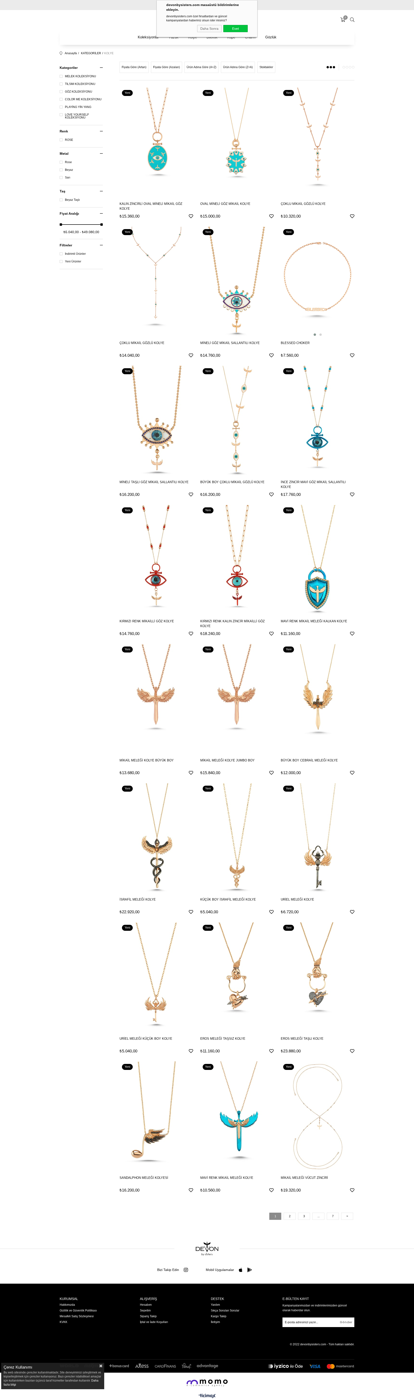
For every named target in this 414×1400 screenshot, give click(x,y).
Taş (62, 191)
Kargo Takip (218, 1316)
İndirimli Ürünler (75, 253)
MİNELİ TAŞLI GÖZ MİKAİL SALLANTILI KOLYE (154, 482)
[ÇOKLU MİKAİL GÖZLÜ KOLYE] (317, 143)
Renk (64, 131)
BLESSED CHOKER (295, 343)
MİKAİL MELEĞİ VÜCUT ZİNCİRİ (304, 1178)
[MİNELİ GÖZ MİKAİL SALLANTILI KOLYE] (237, 282)
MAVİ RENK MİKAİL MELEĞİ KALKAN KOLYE (314, 621)
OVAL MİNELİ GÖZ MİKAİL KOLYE (225, 204)
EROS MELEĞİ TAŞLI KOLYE (302, 1038)
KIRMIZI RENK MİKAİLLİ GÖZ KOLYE (147, 621)
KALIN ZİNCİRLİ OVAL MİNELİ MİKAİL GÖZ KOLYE (151, 206)
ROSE (69, 139)
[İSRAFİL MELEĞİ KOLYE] (156, 838)
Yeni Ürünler (73, 261)
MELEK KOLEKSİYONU (80, 76)
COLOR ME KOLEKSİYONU (83, 99)
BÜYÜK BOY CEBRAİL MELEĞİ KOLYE (309, 760)
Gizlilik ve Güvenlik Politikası (78, 1310)
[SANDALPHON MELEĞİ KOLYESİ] (156, 1117)
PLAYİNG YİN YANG (78, 107)
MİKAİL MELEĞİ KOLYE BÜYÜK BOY (147, 760)
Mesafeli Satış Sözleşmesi (77, 1316)
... (318, 1216)
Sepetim (145, 1310)
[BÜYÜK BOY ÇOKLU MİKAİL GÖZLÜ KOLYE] (237, 421)
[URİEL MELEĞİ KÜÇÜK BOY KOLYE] (156, 977)
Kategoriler (69, 68)
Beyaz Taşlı (72, 199)
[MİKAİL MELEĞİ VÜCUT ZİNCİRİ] (317, 1117)
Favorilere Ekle (191, 216)
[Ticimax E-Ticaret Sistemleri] (207, 1396)
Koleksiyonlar (148, 37)
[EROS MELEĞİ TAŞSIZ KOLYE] (237, 977)
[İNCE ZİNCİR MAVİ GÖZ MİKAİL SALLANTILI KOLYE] (317, 421)
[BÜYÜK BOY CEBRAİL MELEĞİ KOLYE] (317, 699)
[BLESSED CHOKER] (317, 282)
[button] (315, 334)
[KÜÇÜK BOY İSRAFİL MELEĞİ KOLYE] (237, 838)
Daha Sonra (209, 28)
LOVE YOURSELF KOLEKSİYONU (77, 116)
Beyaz (69, 169)
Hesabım (146, 1304)
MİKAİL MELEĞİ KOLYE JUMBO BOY (227, 760)
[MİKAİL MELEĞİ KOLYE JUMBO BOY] (237, 699)
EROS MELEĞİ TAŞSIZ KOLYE (222, 1038)
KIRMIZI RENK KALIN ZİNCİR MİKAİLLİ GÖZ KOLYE (232, 623)
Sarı (67, 177)
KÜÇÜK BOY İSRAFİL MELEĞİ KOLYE (228, 899)
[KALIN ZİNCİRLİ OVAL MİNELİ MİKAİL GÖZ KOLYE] (156, 143)
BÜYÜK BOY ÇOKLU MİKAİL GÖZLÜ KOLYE (232, 482)
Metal (64, 153)
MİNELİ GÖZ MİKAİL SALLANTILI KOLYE (230, 343)
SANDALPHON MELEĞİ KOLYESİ (144, 1178)
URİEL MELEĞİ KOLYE (297, 899)
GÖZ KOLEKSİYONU (78, 91)
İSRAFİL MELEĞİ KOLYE (138, 899)
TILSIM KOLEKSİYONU (80, 84)
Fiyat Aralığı (69, 213)
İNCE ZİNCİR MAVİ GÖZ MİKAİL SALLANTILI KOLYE (313, 484)
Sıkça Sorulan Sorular (225, 1310)
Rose (68, 162)
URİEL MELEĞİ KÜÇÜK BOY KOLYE (146, 1038)
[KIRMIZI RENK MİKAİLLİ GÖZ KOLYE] (156, 560)
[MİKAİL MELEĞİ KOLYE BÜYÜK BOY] (156, 699)
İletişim (215, 1322)
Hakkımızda (67, 1304)
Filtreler (66, 245)
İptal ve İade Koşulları (154, 1322)
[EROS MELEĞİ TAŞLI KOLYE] (317, 977)
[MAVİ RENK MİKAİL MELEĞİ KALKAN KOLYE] (317, 560)
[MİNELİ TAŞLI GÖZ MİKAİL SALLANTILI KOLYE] (156, 421)
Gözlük (270, 37)
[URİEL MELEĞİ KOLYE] (317, 838)
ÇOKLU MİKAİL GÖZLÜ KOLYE (303, 204)
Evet (235, 28)
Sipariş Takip (148, 1316)
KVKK (63, 1322)
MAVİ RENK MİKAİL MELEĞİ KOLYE (226, 1178)
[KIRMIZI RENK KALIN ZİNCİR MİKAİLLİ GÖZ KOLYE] (237, 560)
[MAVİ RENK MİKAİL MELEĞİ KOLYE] (237, 1117)
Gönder (346, 1322)
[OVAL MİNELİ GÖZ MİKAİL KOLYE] (237, 143)
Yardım (215, 1304)
